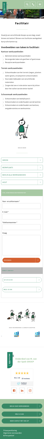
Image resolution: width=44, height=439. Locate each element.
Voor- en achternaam (11, 201)
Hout (4, 182)
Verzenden (7, 260)
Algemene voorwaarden (12, 433)
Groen (5, 160)
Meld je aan (8, 289)
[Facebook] (14, 390)
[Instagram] (30, 390)
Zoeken (27, 4)
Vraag (4, 233)
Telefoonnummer (9, 222)
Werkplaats (7, 167)
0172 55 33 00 (33, 4)
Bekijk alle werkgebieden (14, 175)
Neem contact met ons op (19, 421)
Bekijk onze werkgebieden (19, 406)
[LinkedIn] (22, 390)
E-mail (5, 212)
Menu (39, 4)
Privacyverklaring (10, 430)
